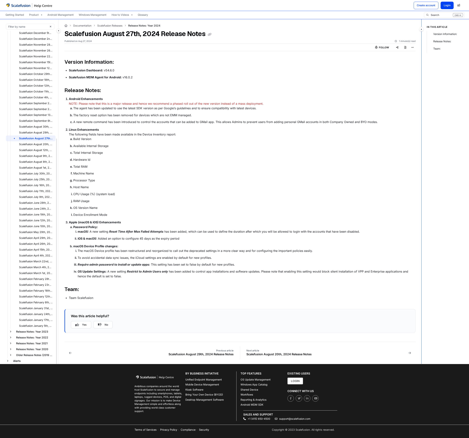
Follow (383, 47)
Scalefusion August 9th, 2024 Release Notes (37, 155)
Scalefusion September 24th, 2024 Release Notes (37, 109)
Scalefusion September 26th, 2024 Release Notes (37, 103)
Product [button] (34, 14)
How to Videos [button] (120, 14)
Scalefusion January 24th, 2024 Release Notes (37, 314)
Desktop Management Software (204, 399)
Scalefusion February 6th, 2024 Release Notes (37, 302)
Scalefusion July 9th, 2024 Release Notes (37, 196)
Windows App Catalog (254, 384)
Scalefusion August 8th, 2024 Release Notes (37, 161)
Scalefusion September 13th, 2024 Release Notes (37, 114)
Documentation (82, 25)
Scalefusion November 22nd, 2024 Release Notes (37, 56)
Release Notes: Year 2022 (32, 337)
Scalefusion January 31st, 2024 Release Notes (37, 308)
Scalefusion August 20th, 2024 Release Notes (37, 144)
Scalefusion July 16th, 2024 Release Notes (37, 185)
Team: (437, 48)
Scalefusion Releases (109, 25)
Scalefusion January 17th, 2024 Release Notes (37, 319)
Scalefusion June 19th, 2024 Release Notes (37, 214)
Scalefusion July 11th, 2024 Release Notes (37, 191)
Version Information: (445, 34)
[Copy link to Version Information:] (120, 62)
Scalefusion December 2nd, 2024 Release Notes (37, 38)
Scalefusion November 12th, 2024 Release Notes (37, 68)
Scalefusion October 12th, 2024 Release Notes (37, 85)
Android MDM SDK (252, 404)
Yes (84, 324)
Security (204, 429)
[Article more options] (413, 47)
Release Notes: (442, 41)
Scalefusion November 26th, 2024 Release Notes (37, 50)
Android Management (60, 14)
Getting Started (14, 14)
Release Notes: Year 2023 (32, 331)
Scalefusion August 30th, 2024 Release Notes (37, 126)
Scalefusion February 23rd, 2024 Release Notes (37, 284)
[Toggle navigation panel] (58, 30)
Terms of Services (145, 429)
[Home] (29, 5)
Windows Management (92, 14)
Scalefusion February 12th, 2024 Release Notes (37, 296)
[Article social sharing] (397, 47)
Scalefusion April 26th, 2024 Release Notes (37, 243)
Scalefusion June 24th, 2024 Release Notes (37, 208)
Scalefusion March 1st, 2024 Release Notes (37, 273)
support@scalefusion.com (294, 418)
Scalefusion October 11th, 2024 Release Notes (37, 91)
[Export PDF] (405, 47)
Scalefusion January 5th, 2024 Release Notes (37, 325)
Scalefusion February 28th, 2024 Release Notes (37, 278)
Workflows (247, 394)
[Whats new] (459, 5)
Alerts (17, 360)
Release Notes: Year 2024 (144, 25)
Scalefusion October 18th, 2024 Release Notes (37, 79)
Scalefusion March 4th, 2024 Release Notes (37, 267)
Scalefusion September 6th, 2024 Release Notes (37, 120)
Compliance (188, 429)
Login (447, 5)
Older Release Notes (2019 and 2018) (35, 355)
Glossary (143, 14)
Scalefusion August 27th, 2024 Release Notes (37, 138)
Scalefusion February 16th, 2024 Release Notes (37, 290)
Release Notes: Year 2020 (32, 349)
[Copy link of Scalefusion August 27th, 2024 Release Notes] (210, 34)
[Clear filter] (50, 26)
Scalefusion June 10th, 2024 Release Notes (37, 226)
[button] (444, 15)
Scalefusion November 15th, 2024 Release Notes (37, 62)
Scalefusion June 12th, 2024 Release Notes (37, 220)
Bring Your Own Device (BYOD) (204, 394)
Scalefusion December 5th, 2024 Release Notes (37, 32)
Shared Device (249, 389)
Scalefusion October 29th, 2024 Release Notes (37, 73)
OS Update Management (256, 379)
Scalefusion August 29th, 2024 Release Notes (37, 132)
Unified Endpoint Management (203, 379)
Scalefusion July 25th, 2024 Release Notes (37, 179)
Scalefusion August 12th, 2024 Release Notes (37, 150)
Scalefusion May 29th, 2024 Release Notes (37, 232)
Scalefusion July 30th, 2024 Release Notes (37, 173)
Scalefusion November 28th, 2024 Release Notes (37, 44)
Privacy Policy (168, 429)
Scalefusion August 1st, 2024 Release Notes (37, 167)
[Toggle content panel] (421, 29)
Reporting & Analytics (253, 399)
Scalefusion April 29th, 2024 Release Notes (37, 237)
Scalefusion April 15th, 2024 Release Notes (37, 249)
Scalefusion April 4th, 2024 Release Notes (37, 255)
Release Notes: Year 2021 (32, 343)
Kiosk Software (194, 389)
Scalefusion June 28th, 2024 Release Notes (37, 202)
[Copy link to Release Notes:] (107, 91)
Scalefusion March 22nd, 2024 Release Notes (37, 261)
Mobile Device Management (202, 384)
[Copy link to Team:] (85, 290)
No (106, 324)
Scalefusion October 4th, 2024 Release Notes (37, 97)
